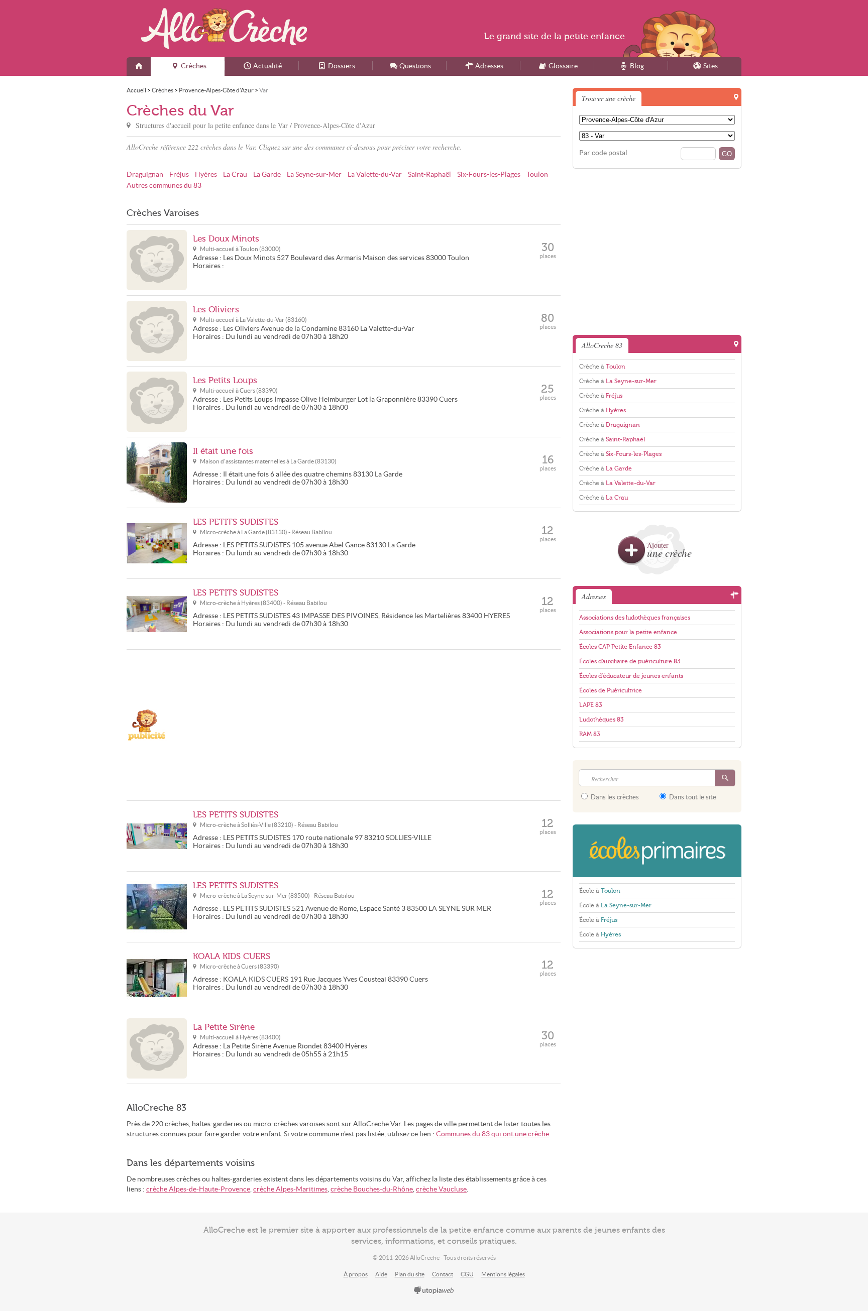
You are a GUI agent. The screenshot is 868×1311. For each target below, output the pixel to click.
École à (599, 890)
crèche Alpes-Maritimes (290, 1189)
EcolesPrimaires (657, 850)
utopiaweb (434, 1291)
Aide (381, 1274)
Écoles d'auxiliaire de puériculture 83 (629, 661)
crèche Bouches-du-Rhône (372, 1189)
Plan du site (409, 1274)
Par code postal (603, 153)
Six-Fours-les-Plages (488, 174)
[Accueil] (139, 66)
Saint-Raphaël (429, 174)
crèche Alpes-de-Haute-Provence (198, 1189)
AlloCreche (224, 28)
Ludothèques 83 (601, 719)
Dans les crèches (614, 797)
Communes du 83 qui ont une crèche (492, 1134)
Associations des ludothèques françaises (634, 617)
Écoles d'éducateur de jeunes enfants (631, 675)
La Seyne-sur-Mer (314, 174)
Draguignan (145, 174)
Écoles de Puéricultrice (610, 690)
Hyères (206, 174)
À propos (356, 1274)
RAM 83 (589, 734)
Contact (442, 1274)
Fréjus (179, 174)
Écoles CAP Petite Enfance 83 (620, 646)
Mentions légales (503, 1274)
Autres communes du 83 (164, 185)
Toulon (537, 174)
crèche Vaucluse (441, 1189)
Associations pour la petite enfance (628, 632)
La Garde (267, 174)
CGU (467, 1274)
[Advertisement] (377, 725)
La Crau (235, 174)
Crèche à (602, 366)
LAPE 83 (590, 704)
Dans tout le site (692, 797)
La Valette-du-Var (375, 174)
